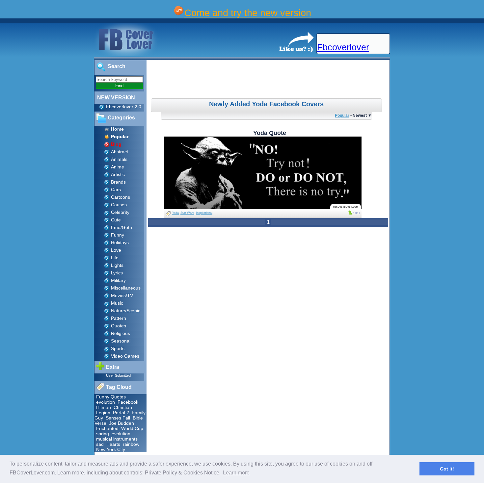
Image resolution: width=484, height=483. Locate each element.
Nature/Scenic (125, 310)
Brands (118, 182)
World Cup (132, 428)
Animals (119, 159)
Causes (119, 204)
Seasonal (120, 340)
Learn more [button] (236, 472)
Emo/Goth (121, 227)
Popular (342, 115)
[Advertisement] (269, 80)
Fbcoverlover (343, 47)
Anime (117, 166)
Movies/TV (122, 295)
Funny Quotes (111, 396)
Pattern (118, 318)
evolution (105, 402)
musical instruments (117, 439)
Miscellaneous (126, 288)
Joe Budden (121, 423)
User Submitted (118, 375)
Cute (116, 219)
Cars (116, 189)
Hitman (103, 407)
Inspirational (204, 213)
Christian (123, 407)
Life (115, 257)
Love (116, 250)
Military (118, 280)
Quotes (118, 325)
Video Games (125, 356)
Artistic (118, 174)
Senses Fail (118, 417)
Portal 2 (121, 412)
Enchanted (107, 428)
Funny (117, 235)
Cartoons (120, 197)
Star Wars (187, 213)
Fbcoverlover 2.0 (123, 106)
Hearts (113, 444)
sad (100, 444)
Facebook (128, 402)
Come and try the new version (247, 12)
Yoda (175, 213)
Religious (120, 333)
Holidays (120, 242)
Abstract (119, 151)
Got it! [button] (447, 468)
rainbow (131, 444)
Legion (103, 412)
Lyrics (117, 272)
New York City (110, 449)
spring (102, 433)
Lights (117, 265)
